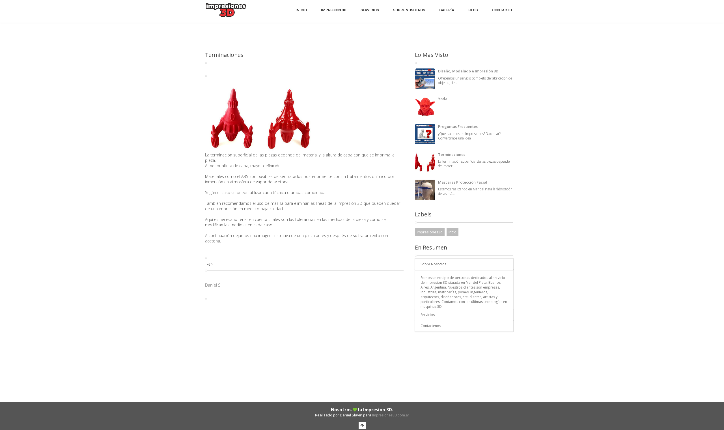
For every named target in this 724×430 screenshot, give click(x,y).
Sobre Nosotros (409, 10)
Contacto (502, 10)
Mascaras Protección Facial (462, 182)
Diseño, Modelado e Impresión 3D (468, 71)
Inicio (301, 10)
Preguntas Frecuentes (458, 126)
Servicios (370, 10)
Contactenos (431, 325)
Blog (473, 10)
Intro (452, 232)
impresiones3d (430, 232)
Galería (446, 10)
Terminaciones (451, 154)
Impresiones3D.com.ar (390, 415)
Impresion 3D (333, 10)
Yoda (442, 98)
